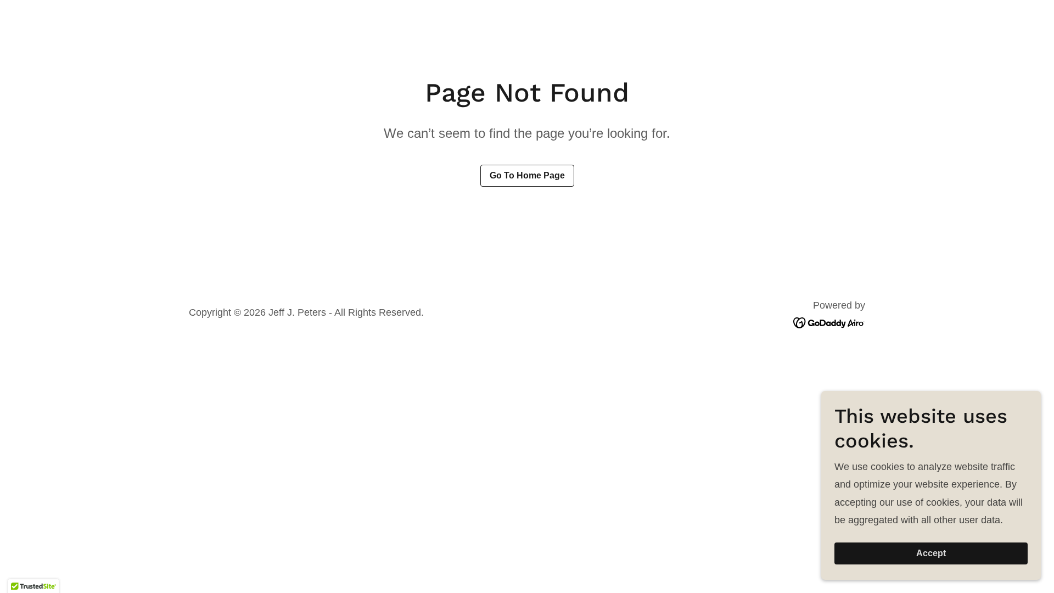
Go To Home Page (527, 175)
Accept (931, 553)
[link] (829, 321)
